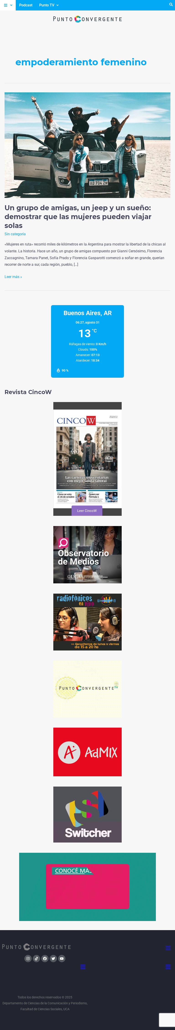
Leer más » (13, 276)
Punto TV (46, 5)
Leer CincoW (86, 511)
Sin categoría (15, 234)
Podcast (25, 5)
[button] (8, 5)
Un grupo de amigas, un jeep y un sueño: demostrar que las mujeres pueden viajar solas (78, 217)
